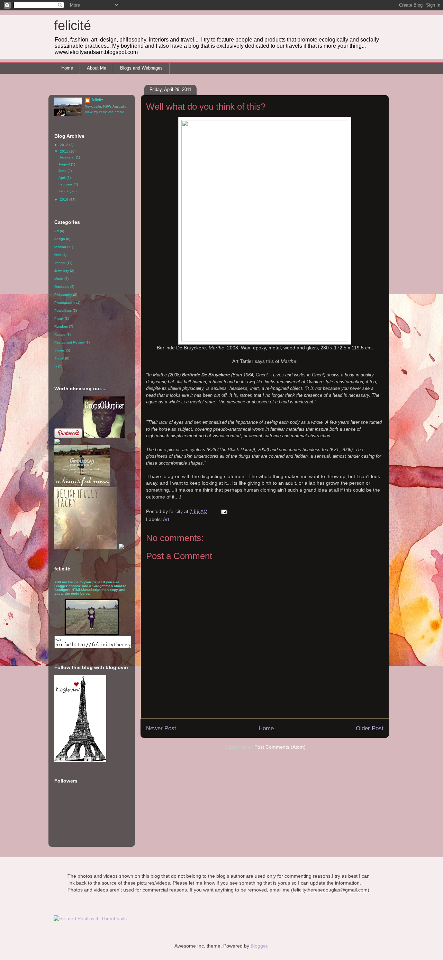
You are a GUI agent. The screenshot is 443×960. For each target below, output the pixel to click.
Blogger (259, 946)
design (59, 239)
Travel (59, 358)
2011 (64, 151)
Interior (59, 263)
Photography (64, 302)
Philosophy (63, 294)
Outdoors (61, 287)
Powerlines (63, 310)
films (57, 255)
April (62, 178)
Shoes (59, 350)
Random (61, 326)
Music (58, 279)
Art (166, 519)
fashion (60, 247)
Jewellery (61, 271)
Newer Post (161, 728)
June (62, 171)
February (66, 184)
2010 (64, 199)
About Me (96, 68)
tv (55, 366)
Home (67, 68)
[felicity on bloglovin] (80, 760)
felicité (72, 25)
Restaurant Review (69, 342)
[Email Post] (224, 511)
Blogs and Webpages (141, 68)
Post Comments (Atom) (280, 747)
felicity (97, 99)
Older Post (369, 728)
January (65, 191)
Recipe (59, 334)
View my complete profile (104, 112)
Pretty (59, 318)
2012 (64, 145)
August (64, 164)
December (67, 157)
